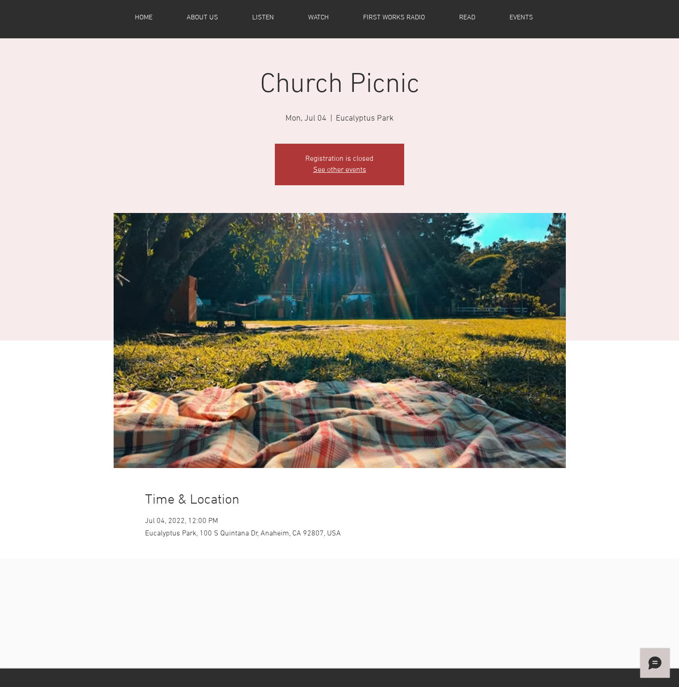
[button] (213, 17)
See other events (339, 170)
